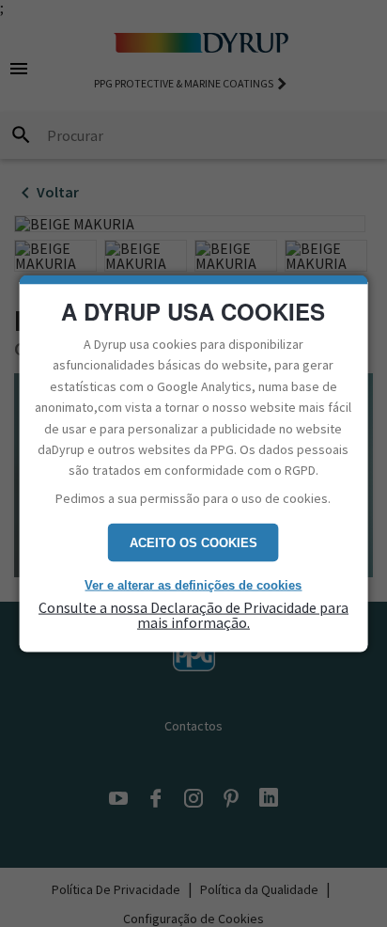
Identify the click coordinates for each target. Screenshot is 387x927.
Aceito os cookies (193, 543)
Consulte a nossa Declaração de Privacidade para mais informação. (193, 614)
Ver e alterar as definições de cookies (193, 585)
